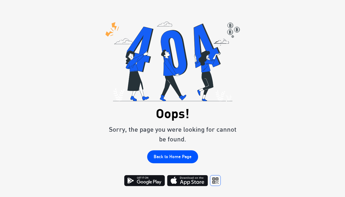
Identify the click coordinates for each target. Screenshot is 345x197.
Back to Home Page (173, 156)
